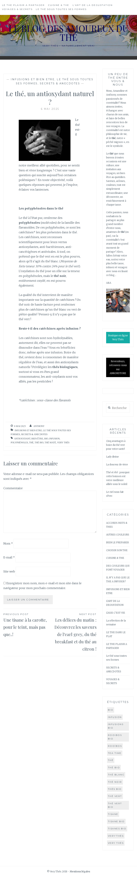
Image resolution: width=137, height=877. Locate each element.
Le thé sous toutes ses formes (61, 9)
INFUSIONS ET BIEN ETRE (33, 79)
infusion (54, 438)
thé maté (50, 442)
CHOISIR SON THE (117, 550)
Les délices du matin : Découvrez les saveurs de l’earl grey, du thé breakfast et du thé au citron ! (75, 632)
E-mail (9, 557)
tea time (114, 753)
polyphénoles (19, 442)
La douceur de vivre (117, 464)
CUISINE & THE (58, 5)
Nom (8, 543)
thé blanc (116, 774)
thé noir (115, 782)
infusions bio (116, 726)
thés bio (115, 789)
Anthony (38, 426)
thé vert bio (115, 805)
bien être (37, 438)
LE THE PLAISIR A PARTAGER (23, 5)
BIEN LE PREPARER (117, 542)
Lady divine (112, 456)
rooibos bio (115, 737)
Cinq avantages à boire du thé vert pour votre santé (115, 445)
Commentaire (13, 488)
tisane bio (116, 821)
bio (46, 438)
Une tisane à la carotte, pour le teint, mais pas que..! (25, 625)
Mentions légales (80, 871)
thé (31, 442)
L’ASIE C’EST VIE (115, 612)
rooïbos (115, 746)
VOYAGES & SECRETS (17, 9)
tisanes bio (117, 828)
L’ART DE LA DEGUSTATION (93, 5)
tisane (113, 814)
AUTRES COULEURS (117, 534)
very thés (63, 442)
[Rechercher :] (118, 408)
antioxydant (22, 438)
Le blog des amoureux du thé (68, 32)
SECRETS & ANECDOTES (60, 83)
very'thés (116, 835)
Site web (9, 571)
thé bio (39, 442)
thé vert (115, 796)
